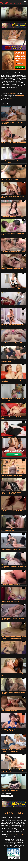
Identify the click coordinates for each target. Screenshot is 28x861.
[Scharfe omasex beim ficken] (14, 428)
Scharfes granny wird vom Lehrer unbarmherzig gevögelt (10, 529)
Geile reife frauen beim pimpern (9, 179)
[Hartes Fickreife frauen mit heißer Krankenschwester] (14, 152)
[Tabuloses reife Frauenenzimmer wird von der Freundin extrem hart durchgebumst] (14, 628)
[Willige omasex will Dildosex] (14, 646)
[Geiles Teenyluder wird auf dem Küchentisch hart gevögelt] (14, 610)
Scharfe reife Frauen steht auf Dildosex (11, 289)
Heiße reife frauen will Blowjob (9, 790)
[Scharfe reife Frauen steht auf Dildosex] (14, 279)
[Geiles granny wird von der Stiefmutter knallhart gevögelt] (14, 351)
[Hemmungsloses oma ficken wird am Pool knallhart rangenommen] (14, 225)
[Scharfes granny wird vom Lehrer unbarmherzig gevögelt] (14, 520)
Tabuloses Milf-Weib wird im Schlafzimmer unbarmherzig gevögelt (12, 399)
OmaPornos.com (10, 3)
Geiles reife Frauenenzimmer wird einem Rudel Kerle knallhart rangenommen (13, 143)
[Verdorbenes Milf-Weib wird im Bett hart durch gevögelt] (14, 408)
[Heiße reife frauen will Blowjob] (14, 781)
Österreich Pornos (13, 834)
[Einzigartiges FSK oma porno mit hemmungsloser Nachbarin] (14, 720)
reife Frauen (13, 98)
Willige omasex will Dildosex (9, 655)
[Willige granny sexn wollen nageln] (14, 576)
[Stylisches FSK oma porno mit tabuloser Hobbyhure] (14, 113)
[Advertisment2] (14, 60)
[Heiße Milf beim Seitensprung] (14, 702)
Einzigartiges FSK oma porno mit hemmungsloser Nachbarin (10, 730)
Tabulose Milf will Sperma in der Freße (11, 475)
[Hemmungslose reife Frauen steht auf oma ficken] (14, 188)
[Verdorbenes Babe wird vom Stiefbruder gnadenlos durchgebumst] (14, 484)
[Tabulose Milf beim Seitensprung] (14, 593)
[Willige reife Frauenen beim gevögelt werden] (14, 243)
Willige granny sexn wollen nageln (10, 584)
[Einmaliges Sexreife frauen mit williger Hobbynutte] (14, 371)
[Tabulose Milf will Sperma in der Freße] (14, 466)
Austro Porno (10, 836)
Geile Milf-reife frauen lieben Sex (10, 305)
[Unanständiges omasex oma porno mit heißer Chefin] (14, 558)
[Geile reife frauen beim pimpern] (14, 171)
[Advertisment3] (14, 447)
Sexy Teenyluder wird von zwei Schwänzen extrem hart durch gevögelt (12, 511)
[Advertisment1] (14, 40)
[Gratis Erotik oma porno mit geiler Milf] (14, 334)
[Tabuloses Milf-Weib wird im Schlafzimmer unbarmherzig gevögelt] (14, 390)
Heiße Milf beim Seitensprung (9, 710)
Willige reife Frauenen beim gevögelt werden (13, 251)
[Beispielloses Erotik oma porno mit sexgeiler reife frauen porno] (14, 760)
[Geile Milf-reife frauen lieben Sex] (14, 297)
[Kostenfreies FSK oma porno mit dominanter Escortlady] (14, 684)
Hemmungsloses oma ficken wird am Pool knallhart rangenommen (12, 234)
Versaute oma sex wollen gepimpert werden (12, 216)
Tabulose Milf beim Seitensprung (10, 601)
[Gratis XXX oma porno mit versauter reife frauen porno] (14, 260)
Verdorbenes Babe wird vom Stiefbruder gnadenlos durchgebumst (12, 492)
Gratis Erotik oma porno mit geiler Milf (11, 343)
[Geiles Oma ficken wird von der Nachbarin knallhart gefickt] (14, 315)
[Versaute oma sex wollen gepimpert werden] (14, 207)
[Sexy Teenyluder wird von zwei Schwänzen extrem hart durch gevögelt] (14, 502)
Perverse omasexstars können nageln (11, 549)
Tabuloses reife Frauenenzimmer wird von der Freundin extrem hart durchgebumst (13, 637)
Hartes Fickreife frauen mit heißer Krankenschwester (10, 161)
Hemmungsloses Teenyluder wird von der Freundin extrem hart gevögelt (12, 750)
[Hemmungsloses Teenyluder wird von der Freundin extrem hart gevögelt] (14, 740)
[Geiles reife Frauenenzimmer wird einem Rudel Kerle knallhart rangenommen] (14, 133)
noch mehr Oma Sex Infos (7, 89)
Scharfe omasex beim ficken (8, 437)
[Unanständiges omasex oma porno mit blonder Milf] (14, 664)
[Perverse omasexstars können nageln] (14, 540)
